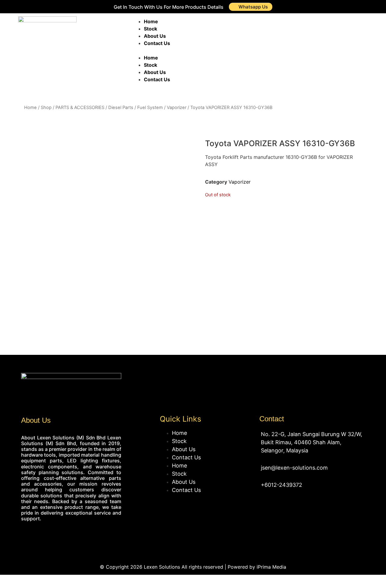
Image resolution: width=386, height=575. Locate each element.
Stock (150, 29)
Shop (46, 107)
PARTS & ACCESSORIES (79, 107)
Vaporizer (176, 107)
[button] (209, 50)
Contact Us (157, 43)
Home (151, 21)
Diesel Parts (120, 107)
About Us (155, 36)
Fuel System (150, 107)
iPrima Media (271, 567)
